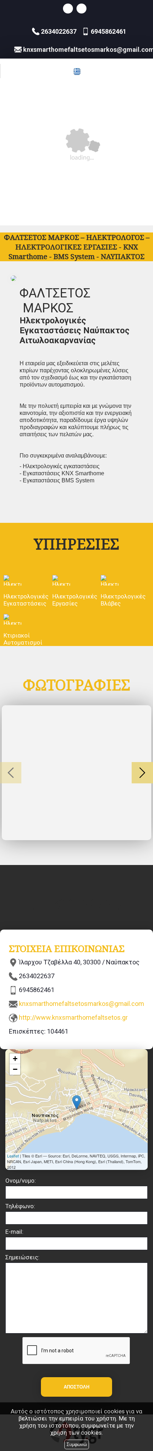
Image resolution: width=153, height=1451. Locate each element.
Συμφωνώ (77, 1444)
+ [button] (15, 1058)
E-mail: (14, 1231)
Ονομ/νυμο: (20, 1180)
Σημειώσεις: (22, 1257)
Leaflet (13, 1156)
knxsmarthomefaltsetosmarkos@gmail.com (81, 1003)
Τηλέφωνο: (20, 1206)
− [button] (15, 1069)
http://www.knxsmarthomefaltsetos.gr (73, 1017)
